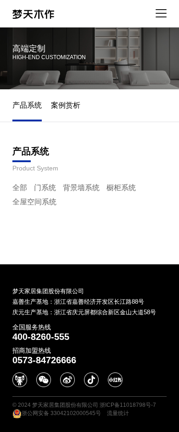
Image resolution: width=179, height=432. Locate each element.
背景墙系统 (81, 187)
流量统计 (118, 413)
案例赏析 (65, 105)
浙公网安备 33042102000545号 (61, 413)
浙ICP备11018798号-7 (128, 405)
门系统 (45, 187)
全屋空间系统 (34, 202)
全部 (19, 187)
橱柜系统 (121, 187)
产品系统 (27, 105)
